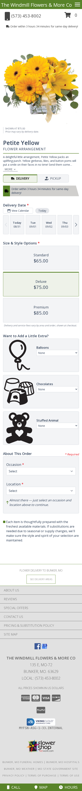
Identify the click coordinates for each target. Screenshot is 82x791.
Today (42, 210)
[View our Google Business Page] (44, 648)
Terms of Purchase (42, 775)
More (8, 169)
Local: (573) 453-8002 (41, 678)
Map (42, 787)
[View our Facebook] (38, 648)
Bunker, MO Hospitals (63, 762)
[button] (70, 16)
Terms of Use (70, 775)
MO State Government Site (58, 768)
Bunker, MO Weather (19, 768)
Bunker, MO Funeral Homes (22, 762)
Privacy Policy (13, 775)
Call (15, 787)
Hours (70, 787)
